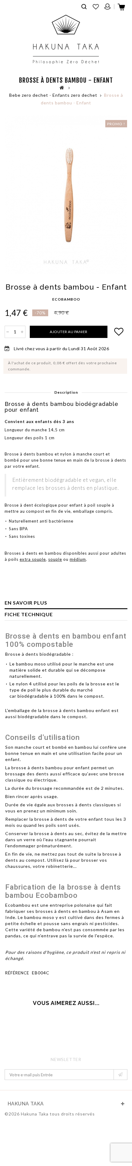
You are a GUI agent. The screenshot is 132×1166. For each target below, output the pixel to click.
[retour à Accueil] (62, 87)
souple (55, 559)
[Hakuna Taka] (66, 39)
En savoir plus (26, 602)
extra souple (33, 559)
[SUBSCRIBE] (120, 1074)
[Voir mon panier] (122, 8)
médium (78, 559)
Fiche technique (29, 614)
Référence (17, 972)
